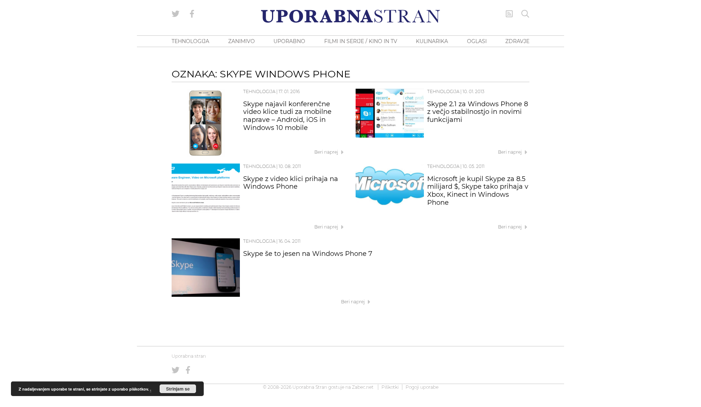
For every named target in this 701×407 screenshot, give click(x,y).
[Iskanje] (525, 14)
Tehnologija (259, 91)
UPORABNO (289, 41)
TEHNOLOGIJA (190, 41)
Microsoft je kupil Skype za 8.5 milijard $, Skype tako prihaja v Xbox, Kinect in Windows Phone (477, 191)
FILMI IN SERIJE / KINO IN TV (360, 41)
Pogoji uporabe (422, 387)
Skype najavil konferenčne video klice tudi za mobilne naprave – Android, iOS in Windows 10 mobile (287, 116)
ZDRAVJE (517, 41)
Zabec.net (363, 387)
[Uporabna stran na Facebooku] (192, 14)
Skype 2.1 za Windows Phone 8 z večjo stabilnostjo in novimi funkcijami (477, 112)
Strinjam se (178, 388)
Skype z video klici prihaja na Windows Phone (290, 183)
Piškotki (390, 387)
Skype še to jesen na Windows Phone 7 (307, 254)
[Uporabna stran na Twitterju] (176, 14)
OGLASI (477, 41)
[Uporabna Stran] (350, 16)
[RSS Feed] (509, 14)
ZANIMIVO (241, 41)
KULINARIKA (432, 41)
